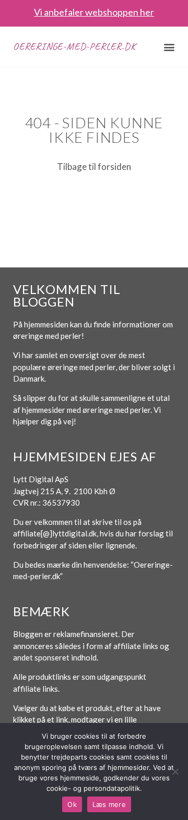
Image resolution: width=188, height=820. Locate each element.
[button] (169, 46)
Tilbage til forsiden (94, 166)
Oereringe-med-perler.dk (74, 46)
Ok (72, 804)
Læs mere (109, 804)
